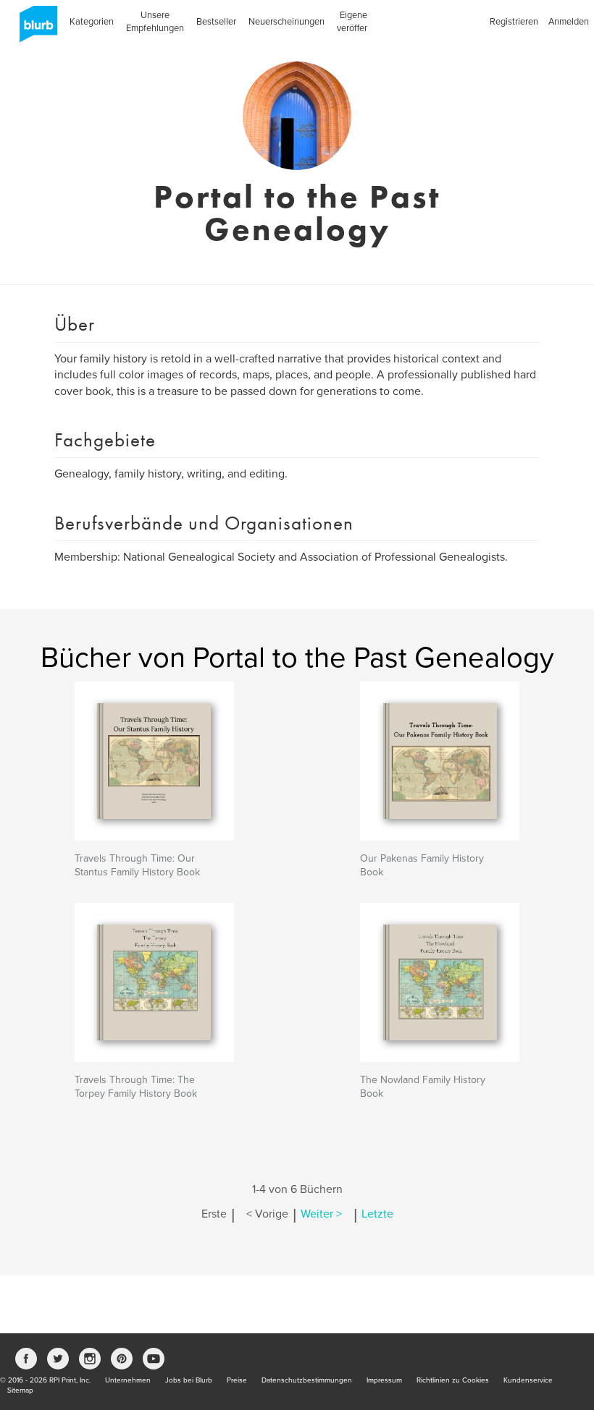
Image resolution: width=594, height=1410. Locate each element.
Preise (237, 1380)
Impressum (384, 1380)
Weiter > (321, 1214)
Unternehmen (128, 1380)
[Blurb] (34, 29)
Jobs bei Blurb (188, 1380)
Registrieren (514, 21)
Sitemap (20, 1390)
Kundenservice (528, 1380)
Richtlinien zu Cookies (453, 1380)
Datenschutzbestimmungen (307, 1380)
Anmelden (568, 21)
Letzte (377, 1214)
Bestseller (216, 21)
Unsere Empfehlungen (155, 21)
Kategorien (92, 21)
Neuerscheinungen (286, 21)
